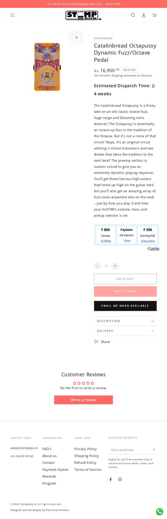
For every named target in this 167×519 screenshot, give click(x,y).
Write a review (83, 399)
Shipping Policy (86, 456)
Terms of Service (87, 469)
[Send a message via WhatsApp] (160, 512)
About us (49, 456)
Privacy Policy (85, 449)
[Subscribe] (154, 449)
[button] (133, 15)
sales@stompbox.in (24, 448)
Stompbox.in (28, 504)
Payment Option (55, 469)
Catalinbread (103, 38)
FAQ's (47, 449)
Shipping (117, 75)
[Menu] (12, 15)
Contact (48, 462)
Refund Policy (85, 462)
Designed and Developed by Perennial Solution (39, 510)
